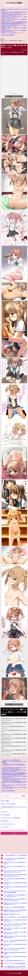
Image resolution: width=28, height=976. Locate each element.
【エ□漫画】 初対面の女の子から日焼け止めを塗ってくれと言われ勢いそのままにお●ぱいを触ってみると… (14, 15)
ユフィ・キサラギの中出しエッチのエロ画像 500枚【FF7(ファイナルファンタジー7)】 (14, 949)
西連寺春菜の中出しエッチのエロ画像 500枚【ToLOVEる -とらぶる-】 (15, 920)
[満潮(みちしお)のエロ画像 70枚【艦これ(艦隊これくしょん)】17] (14, 605)
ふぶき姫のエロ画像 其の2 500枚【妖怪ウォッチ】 (14, 960)
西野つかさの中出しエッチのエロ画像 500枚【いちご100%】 (15, 867)
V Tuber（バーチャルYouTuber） (8, 803)
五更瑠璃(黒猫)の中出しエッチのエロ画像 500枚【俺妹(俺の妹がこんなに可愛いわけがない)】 (15, 910)
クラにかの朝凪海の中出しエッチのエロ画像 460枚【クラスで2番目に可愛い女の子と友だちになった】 (15, 967)
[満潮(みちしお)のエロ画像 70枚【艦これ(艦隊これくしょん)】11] (14, 419)
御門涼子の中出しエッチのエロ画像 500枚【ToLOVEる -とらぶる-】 (15, 945)
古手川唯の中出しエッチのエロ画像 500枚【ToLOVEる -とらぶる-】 (15, 887)
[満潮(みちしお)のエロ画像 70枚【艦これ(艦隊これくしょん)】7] (14, 300)
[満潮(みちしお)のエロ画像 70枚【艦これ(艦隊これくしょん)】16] (14, 563)
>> (22, 96)
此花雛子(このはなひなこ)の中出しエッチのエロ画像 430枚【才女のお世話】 (15, 937)
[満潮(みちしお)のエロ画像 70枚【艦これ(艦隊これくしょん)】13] (14, 479)
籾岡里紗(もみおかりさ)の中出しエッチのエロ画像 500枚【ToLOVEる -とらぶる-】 (15, 903)
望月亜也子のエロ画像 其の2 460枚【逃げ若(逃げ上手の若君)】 (15, 953)
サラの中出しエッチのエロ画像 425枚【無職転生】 (14, 907)
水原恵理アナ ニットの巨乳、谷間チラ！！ (10, 32)
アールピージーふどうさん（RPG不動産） (11, 817)
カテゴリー (19, 5)
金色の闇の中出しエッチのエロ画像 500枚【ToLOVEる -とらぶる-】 (15, 957)
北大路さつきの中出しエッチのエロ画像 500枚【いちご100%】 (15, 863)
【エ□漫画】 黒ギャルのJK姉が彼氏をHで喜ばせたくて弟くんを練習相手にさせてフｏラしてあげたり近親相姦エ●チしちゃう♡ (14, 782)
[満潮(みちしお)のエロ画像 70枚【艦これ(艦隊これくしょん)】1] (14, 133)
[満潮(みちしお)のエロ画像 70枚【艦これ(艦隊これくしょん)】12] (14, 446)
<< (6, 96)
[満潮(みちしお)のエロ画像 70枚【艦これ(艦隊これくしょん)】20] (14, 699)
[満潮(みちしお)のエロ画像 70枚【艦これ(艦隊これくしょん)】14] (14, 509)
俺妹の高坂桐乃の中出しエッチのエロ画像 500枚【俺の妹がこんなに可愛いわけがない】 (15, 899)
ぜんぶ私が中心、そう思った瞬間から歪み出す (12, 759)
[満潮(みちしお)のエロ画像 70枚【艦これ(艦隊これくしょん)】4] (14, 209)
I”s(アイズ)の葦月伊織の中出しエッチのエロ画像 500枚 (15, 917)
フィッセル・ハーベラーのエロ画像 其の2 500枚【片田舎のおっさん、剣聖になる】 (15, 941)
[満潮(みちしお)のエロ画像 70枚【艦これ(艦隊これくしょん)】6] (14, 281)
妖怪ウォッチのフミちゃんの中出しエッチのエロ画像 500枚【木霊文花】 (15, 928)
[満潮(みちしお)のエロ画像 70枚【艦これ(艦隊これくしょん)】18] (14, 637)
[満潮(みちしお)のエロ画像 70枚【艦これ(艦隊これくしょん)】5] (14, 245)
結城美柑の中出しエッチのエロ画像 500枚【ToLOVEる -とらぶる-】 (15, 883)
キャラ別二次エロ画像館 (14, 3)
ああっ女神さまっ (5, 820)
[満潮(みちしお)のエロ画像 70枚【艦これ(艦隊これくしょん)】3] (14, 173)
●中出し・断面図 (5, 800)
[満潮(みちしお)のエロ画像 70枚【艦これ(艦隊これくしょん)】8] (14, 337)
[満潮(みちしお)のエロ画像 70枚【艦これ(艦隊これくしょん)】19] (14, 676)
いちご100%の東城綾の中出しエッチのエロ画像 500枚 (15, 855)
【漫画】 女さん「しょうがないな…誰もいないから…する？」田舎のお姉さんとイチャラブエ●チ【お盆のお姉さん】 (14, 12)
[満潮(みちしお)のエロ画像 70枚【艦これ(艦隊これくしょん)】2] (14, 152)
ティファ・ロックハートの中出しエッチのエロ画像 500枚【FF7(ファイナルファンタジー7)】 (14, 871)
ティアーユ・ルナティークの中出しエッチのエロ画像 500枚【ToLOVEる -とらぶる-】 (15, 932)
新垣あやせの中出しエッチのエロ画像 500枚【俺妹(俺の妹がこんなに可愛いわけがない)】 (15, 875)
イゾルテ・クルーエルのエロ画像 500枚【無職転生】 (15, 963)
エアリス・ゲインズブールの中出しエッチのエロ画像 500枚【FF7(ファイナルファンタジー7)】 (15, 924)
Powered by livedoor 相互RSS (7, 34)
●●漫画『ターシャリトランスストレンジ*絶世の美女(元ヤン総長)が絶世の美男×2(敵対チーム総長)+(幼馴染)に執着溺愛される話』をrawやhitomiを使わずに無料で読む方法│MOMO (14, 22)
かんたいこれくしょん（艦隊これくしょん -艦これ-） (13, 53)
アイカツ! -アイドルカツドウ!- (8, 823)
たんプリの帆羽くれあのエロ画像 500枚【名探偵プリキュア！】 (15, 879)
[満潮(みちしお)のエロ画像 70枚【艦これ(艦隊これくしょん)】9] (14, 356)
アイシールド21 (4, 827)
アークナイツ (4, 811)
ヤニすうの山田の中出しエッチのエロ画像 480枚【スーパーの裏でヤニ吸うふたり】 (15, 895)
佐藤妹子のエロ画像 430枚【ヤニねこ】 (12, 914)
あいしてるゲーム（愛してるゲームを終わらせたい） (13, 830)
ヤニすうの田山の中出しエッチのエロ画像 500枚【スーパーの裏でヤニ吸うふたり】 (15, 859)
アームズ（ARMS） (5, 814)
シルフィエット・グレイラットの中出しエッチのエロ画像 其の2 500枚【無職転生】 (15, 891)
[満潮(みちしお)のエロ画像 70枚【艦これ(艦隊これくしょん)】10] (14, 382)
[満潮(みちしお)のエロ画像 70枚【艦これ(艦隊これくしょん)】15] (14, 545)
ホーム (8, 5)
